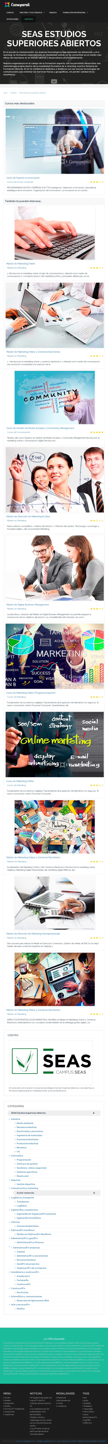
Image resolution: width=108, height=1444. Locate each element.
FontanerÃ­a (22, 1280)
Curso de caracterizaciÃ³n (27, 1368)
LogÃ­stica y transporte (22, 1198)
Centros (28, 19)
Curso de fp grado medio (53, 1346)
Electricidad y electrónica (30, 1131)
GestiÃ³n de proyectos (28, 1264)
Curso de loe (44, 1357)
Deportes (16, 1180)
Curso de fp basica (16, 1346)
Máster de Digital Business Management (27, 604)
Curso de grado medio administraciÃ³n (27, 1351)
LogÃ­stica (22, 1206)
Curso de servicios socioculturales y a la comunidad (57, 1371)
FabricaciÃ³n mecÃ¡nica (22, 1230)
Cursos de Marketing (16, 697)
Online (60, 1403)
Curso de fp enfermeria (71, 1346)
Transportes (23, 1202)
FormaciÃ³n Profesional (14, 1409)
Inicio (5, 93)
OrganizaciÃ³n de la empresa (31, 1268)
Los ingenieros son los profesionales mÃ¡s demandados (39, 1412)
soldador (87, 1403)
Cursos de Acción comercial (20, 182)
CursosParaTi (17, 4)
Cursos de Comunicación (18, 432)
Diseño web (22, 1176)
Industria (15, 1119)
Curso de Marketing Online (20, 781)
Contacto (101, 1441)
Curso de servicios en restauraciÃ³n (26, 1365)
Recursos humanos (26, 1260)
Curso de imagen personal (66, 1365)
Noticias (36, 1393)
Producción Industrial (27, 1143)
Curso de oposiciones (21, 1343)
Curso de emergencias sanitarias (25, 1371)
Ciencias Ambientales (28, 1226)
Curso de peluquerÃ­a (84, 1365)
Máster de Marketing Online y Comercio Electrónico (33, 352)
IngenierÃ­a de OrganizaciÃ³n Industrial (36, 1214)
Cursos (10, 13)
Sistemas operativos (27, 1172)
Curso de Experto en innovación (23, 178)
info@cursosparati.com (46, 1441)
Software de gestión (27, 1164)
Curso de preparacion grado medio (66, 1343)
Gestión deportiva (26, 1184)
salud (86, 1414)
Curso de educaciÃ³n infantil (13, 1374)
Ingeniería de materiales (29, 1135)
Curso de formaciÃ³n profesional (41, 1343)
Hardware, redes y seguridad (31, 1168)
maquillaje (88, 1409)
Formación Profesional (74, 13)
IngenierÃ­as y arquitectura (24, 1210)
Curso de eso (8, 1343)
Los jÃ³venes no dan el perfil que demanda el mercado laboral (40, 1431)
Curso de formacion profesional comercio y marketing (43, 1354)
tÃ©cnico (88, 1423)
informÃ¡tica (89, 1412)
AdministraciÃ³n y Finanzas (30, 1242)
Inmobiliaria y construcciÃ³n (25, 1272)
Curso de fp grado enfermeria (76, 1348)
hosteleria (88, 1406)
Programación (24, 1160)
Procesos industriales (27, 1139)
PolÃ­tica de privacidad (87, 1441)
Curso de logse (34, 1357)
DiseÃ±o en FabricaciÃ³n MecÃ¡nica (34, 1234)
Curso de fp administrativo (51, 1351)
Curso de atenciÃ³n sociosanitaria (88, 1371)
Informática (17, 1156)
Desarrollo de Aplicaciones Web (33, 1300)
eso (85, 1398)
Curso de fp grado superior (33, 1346)
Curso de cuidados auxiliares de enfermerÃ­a (67, 1368)
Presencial (61, 1398)
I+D (18, 1152)
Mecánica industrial (27, 1127)
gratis (86, 1400)
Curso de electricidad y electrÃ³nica (47, 1360)
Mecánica (21, 1147)
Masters (7, 1400)
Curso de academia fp (70, 1351)
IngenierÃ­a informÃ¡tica (29, 1218)
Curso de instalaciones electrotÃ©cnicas (48, 1363)
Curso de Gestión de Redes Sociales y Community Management (40, 428)
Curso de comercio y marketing (61, 1357)
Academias (9, 1414)
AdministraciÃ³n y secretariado (32, 1256)
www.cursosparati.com (25, 1441)
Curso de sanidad (44, 1368)
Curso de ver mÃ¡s (27, 1360)
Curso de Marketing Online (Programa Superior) (31, 693)
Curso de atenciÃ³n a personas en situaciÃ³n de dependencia (47, 1374)
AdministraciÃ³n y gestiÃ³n (24, 1238)
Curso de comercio (80, 1357)
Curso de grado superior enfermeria (25, 1348)
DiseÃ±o (21, 1309)
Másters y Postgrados (31, 13)
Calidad (21, 1252)
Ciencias (15, 1222)
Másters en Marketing (16, 268)
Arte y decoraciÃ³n (20, 1305)
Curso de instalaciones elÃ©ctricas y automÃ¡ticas (79, 1360)
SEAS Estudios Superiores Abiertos (32, 93)
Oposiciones (12, 19)
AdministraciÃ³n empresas (26, 1248)
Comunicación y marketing (24, 1188)
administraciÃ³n (90, 1417)
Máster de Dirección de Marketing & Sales (28, 516)
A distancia (61, 1406)
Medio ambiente (25, 1123)
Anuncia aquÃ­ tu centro (67, 1441)
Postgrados (9, 1403)
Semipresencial (63, 1400)
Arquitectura (23, 1276)
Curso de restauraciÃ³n (48, 1365)
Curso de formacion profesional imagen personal (81, 1354)
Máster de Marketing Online (20, 263)
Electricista (22, 1292)
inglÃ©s (87, 1420)
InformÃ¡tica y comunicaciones (26, 1296)
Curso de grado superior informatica (52, 1348)
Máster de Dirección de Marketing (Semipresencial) (33, 933)
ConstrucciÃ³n (24, 1284)
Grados (53, 13)
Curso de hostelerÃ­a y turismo (74, 1363)
